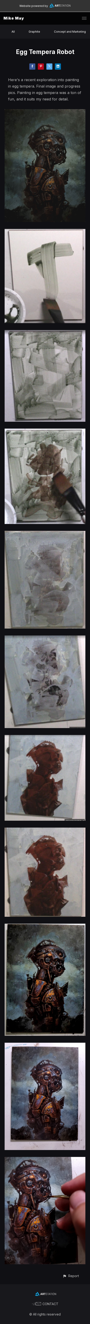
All (13, 31)
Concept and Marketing (70, 31)
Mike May (13, 18)
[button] (71, 1276)
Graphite (34, 31)
